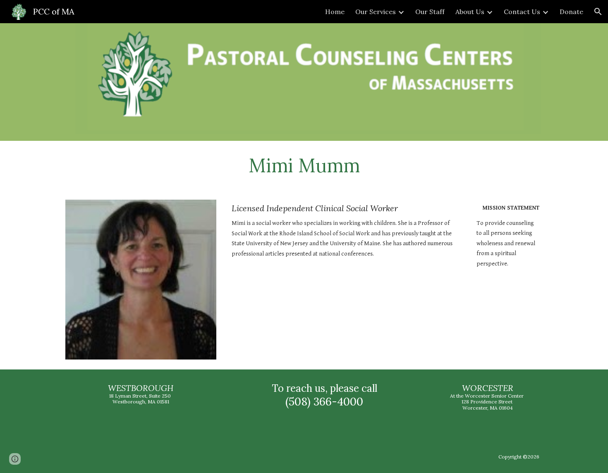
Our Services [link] (375, 11)
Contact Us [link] (522, 11)
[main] (304, 165)
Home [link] (335, 11)
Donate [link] (571, 11)
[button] (598, 12)
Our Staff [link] (430, 11)
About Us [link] (469, 11)
